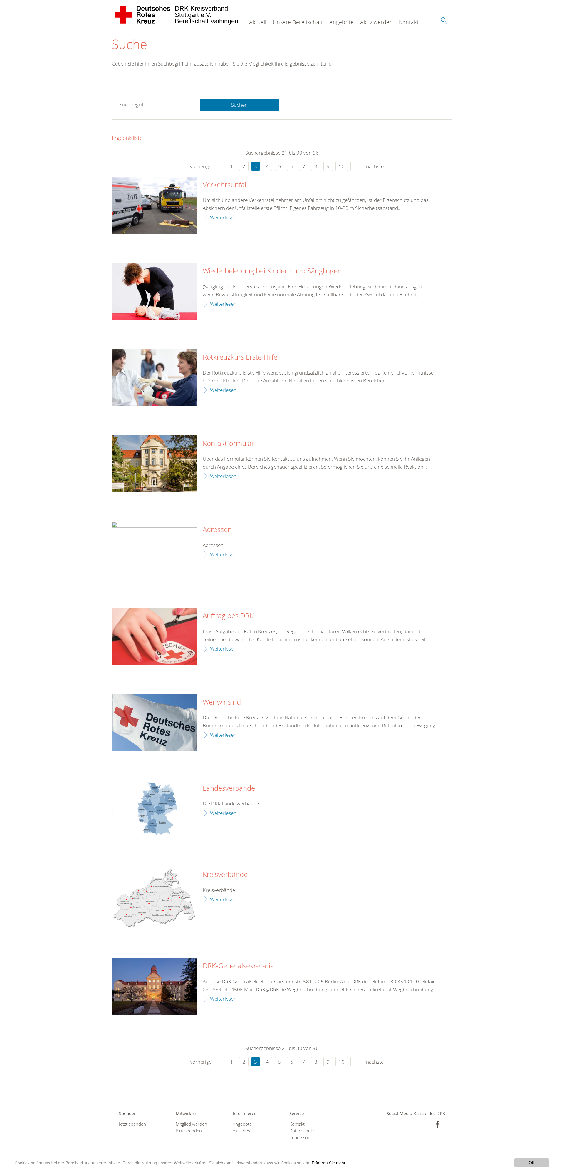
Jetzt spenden (132, 1124)
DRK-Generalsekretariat (239, 966)
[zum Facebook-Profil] (437, 1124)
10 (342, 166)
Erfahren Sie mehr (328, 1163)
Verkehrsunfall (225, 184)
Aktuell (257, 22)
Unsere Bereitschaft (298, 22)
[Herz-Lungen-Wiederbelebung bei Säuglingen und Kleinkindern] (154, 291)
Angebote (341, 22)
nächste (375, 166)
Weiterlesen (223, 217)
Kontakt (409, 22)
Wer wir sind (222, 702)
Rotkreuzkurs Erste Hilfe (240, 357)
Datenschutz (301, 1131)
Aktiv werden (376, 22)
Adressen (217, 529)
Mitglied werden (191, 1124)
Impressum (300, 1137)
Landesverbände (229, 788)
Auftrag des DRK (228, 615)
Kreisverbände (225, 874)
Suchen (239, 104)
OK (532, 1162)
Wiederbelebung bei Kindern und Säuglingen (272, 271)
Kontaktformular (228, 443)
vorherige (201, 166)
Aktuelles (241, 1131)
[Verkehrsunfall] (154, 205)
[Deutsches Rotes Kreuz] (143, 14)
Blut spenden (189, 1131)
